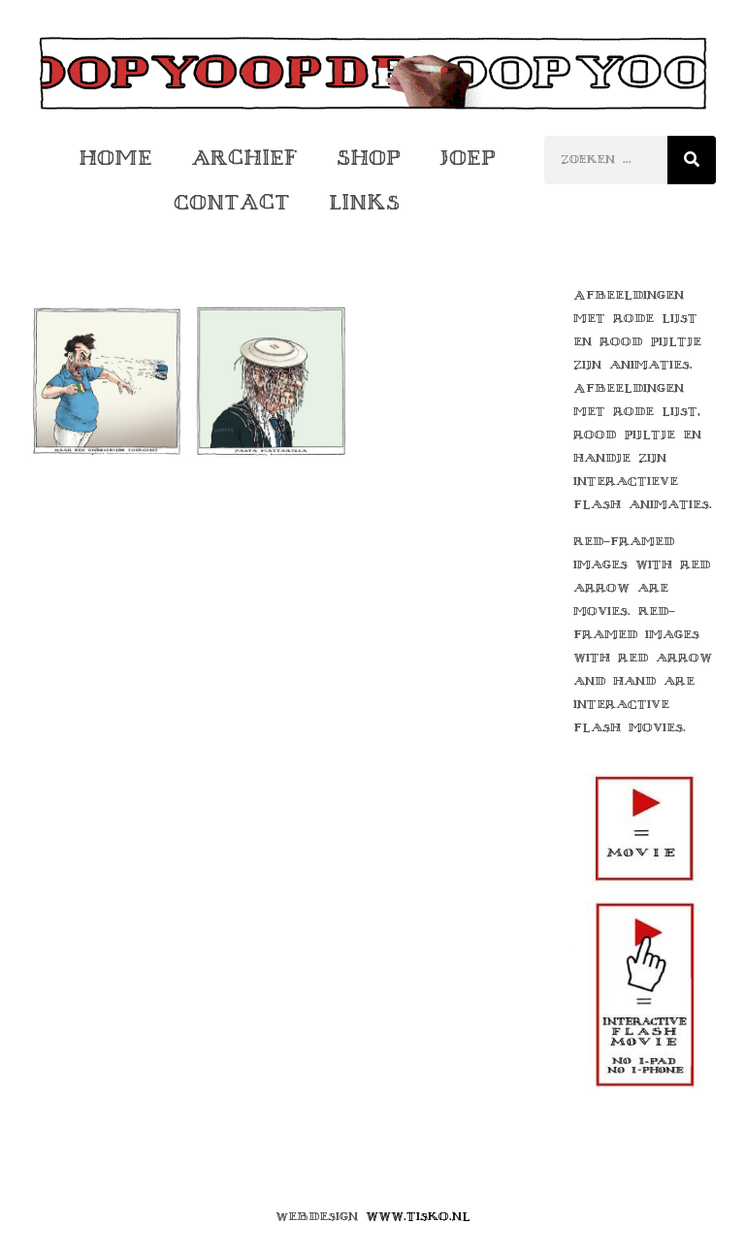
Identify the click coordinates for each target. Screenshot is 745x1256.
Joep (467, 158)
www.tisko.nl (418, 1216)
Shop (369, 158)
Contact (232, 202)
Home (115, 158)
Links (364, 202)
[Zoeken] (691, 160)
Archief (244, 158)
